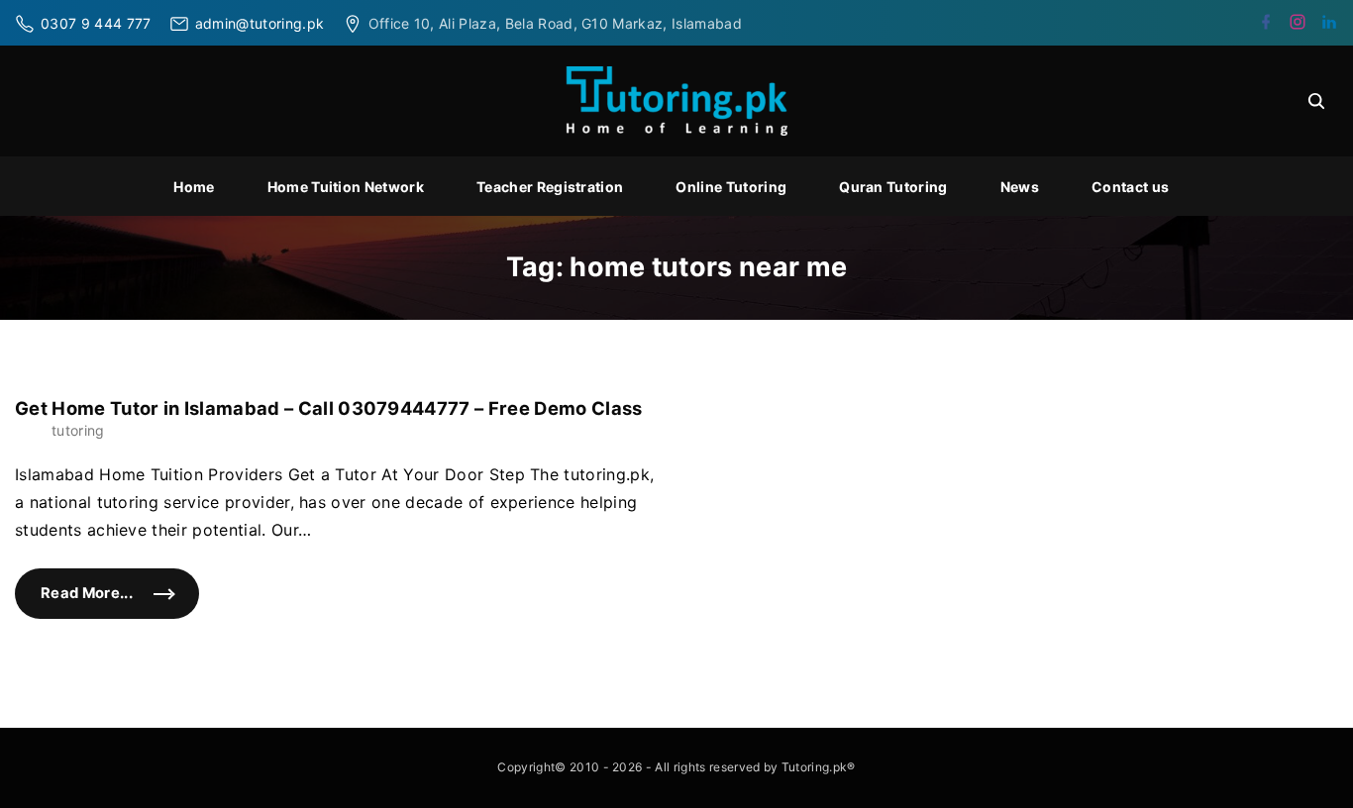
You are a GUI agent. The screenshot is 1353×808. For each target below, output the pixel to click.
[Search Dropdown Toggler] (1316, 101)
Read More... (120, 601)
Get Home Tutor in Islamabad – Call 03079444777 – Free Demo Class (328, 408)
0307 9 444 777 (96, 23)
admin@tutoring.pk (259, 23)
